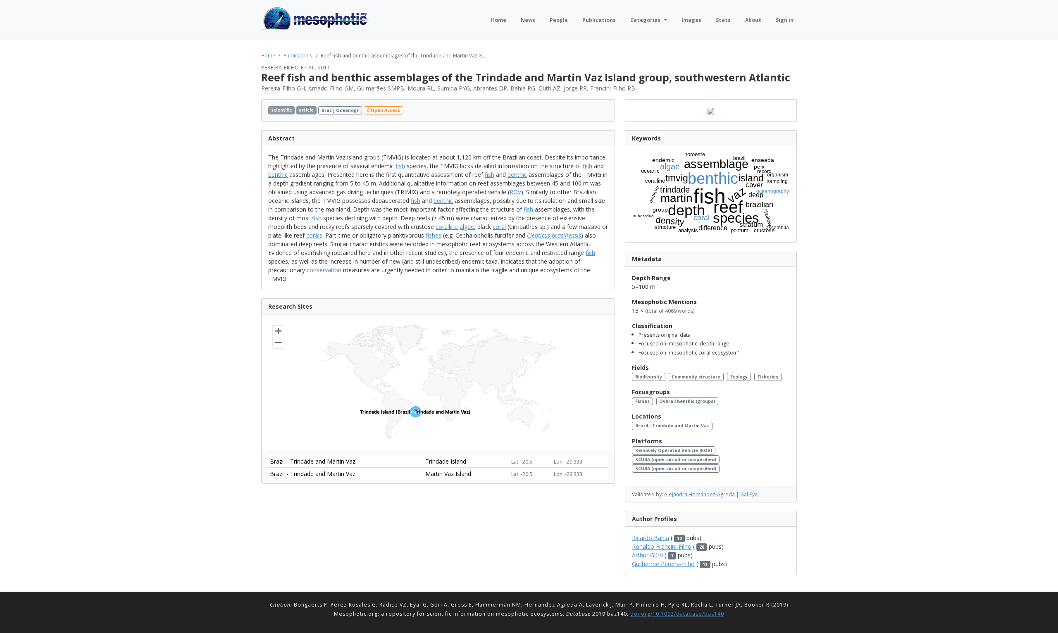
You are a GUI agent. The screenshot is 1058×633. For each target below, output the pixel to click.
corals (314, 235)
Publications (298, 55)
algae (467, 227)
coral (499, 227)
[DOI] (598, 110)
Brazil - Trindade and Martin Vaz (672, 425)
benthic (278, 174)
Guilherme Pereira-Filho (663, 564)
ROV (515, 192)
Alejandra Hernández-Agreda (699, 494)
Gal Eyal (749, 494)
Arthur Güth (647, 555)
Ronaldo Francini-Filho (661, 546)
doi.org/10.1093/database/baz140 (677, 613)
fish (400, 166)
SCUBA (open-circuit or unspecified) (675, 459)
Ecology (739, 377)
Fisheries (768, 377)
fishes (433, 235)
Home (268, 55)
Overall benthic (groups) (687, 401)
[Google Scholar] (605, 110)
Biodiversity (648, 377)
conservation (324, 270)
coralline (447, 227)
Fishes (642, 401)
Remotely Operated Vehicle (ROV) (673, 450)
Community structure (696, 377)
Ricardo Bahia (650, 538)
